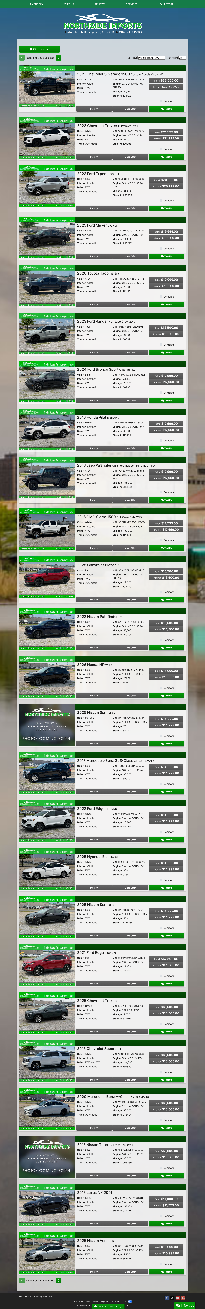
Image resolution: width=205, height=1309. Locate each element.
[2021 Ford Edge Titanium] (47, 964)
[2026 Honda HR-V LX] (47, 676)
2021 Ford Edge (96, 952)
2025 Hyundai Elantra (98, 856)
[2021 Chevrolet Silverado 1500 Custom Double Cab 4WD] (47, 86)
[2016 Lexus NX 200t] (47, 1204)
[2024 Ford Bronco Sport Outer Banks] (47, 381)
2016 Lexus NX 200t (94, 1192)
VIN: (115, 79)
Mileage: (118, 91)
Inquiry (94, 108)
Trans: (81, 92)
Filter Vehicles (40, 49)
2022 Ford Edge (97, 808)
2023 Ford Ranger (106, 321)
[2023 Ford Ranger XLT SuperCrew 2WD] (47, 333)
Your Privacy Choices (119, 1301)
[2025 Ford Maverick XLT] (47, 237)
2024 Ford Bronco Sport (106, 369)
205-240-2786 (130, 32)
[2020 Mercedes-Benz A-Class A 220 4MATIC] (47, 1108)
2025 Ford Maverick (97, 225)
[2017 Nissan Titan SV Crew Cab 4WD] (47, 1156)
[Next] (58, 58)
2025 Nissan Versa (95, 1240)
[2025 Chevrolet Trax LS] (47, 1012)
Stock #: (117, 95)
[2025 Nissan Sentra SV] (47, 724)
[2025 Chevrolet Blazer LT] (47, 576)
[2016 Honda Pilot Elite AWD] (47, 429)
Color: (80, 79)
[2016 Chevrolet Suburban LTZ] (47, 1060)
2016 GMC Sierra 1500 (109, 517)
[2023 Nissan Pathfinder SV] (47, 628)
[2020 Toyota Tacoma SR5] (47, 285)
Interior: (82, 83)
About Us (28, 1296)
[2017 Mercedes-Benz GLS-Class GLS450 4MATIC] (47, 772)
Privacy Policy (47, 1296)
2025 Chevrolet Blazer (98, 565)
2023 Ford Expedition (98, 174)
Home (21, 1296)
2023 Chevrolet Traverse (107, 126)
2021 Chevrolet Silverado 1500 (120, 74)
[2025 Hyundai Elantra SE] (47, 868)
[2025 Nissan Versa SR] (47, 1252)
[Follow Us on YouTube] (178, 1298)
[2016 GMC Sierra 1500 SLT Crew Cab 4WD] (47, 528)
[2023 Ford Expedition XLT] (47, 185)
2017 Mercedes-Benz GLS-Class (116, 760)
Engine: (117, 83)
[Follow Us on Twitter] (172, 1298)
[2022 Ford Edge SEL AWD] (47, 820)
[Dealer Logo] (102, 21)
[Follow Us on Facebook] (167, 1298)
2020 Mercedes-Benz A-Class (113, 1096)
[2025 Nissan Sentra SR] (47, 916)
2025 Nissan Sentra (96, 712)
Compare (168, 101)
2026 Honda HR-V (95, 664)
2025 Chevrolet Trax (97, 1000)
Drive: (80, 87)
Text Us (168, 108)
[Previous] (22, 58)
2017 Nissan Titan (105, 1145)
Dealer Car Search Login (81, 1301)
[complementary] (196, 1300)
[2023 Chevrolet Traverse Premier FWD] (47, 137)
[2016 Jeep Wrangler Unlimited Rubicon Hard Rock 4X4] (47, 477)
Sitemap (107, 1301)
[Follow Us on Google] (183, 1298)
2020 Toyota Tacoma (98, 273)
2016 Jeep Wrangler (116, 465)
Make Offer (130, 108)
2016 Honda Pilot (98, 417)
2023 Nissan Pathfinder (99, 616)
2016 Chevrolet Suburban (101, 1048)
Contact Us (37, 1296)
